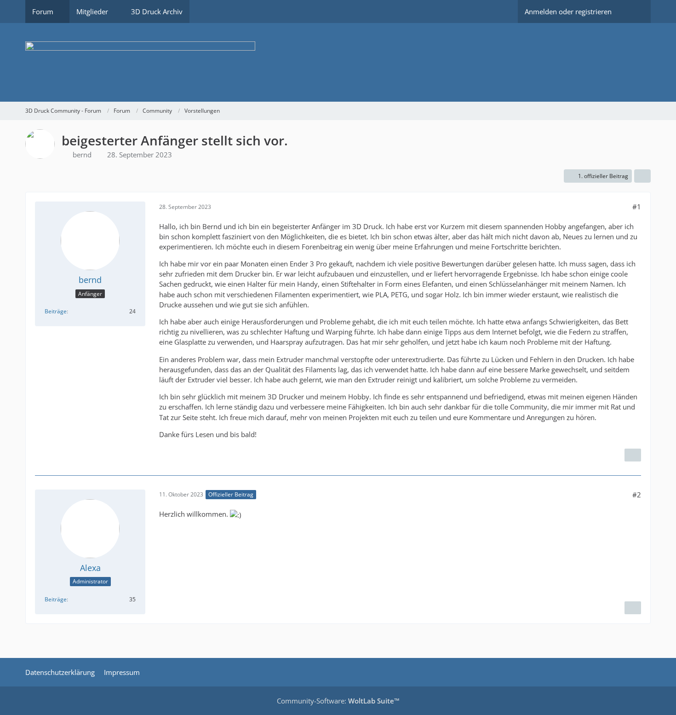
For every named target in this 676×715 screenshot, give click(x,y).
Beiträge (56, 311)
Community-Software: (338, 700)
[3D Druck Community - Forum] (338, 62)
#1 (636, 206)
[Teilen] (642, 176)
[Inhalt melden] (632, 455)
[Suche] (635, 11)
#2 (636, 494)
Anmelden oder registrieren (568, 11)
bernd (82, 154)
